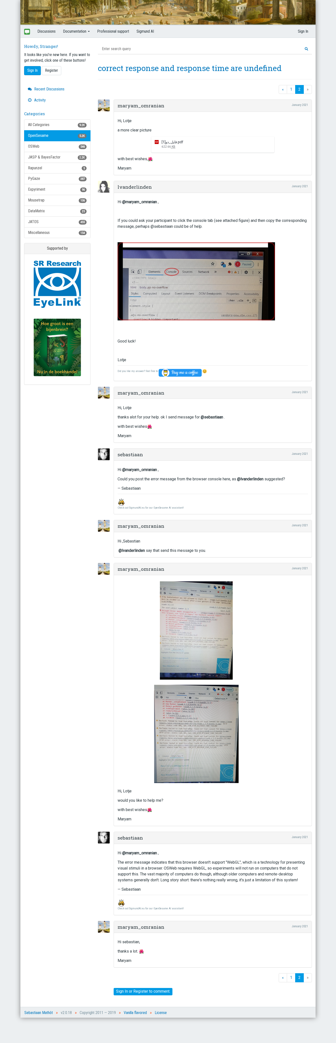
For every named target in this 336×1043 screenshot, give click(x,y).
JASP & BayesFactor (56, 157)
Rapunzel (56, 168)
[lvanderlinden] (105, 187)
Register (51, 70)
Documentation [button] (75, 31)
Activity (39, 100)
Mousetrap (56, 200)
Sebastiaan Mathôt (38, 1012)
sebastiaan (130, 454)
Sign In (303, 31)
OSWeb (56, 146)
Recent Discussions (48, 89)
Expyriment (56, 189)
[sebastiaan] (105, 454)
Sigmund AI (145, 31)
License (161, 1012)
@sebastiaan (212, 417)
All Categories (56, 124)
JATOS (56, 221)
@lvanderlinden (250, 479)
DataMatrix (56, 211)
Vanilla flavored (135, 1012)
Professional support (113, 31)
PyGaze (56, 178)
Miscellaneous (56, 232)
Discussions (46, 31)
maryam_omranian (141, 105)
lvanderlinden (135, 187)
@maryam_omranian (139, 202)
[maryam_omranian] (105, 105)
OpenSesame (56, 135)
